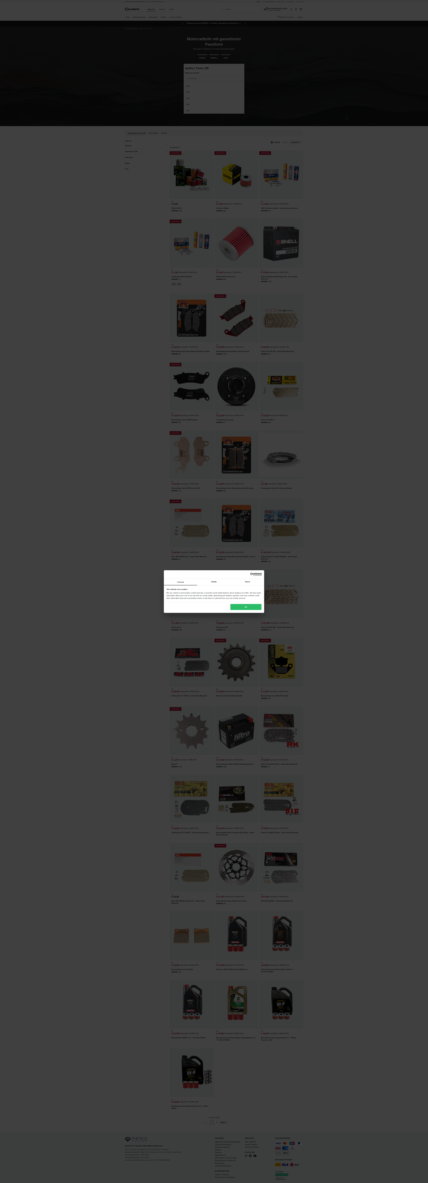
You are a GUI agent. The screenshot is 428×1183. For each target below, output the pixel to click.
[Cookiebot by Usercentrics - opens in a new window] (252, 574)
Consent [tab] (180, 582)
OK (246, 607)
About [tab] (247, 582)
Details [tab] (214, 582)
